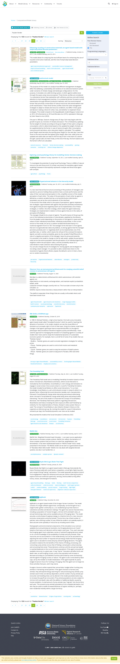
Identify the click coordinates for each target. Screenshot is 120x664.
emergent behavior (36, 489)
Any (91, 48)
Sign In (115, 4)
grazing (77, 145)
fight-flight (72, 487)
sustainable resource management (62, 66)
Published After (93, 59)
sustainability (69, 145)
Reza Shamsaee (34, 433)
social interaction (42, 421)
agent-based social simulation (52, 302)
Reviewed (93, 43)
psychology (42, 174)
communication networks (38, 306)
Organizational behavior (45, 259)
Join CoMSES (15, 627)
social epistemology (46, 304)
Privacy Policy (15, 633)
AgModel (43, 497)
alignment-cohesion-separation (67, 489)
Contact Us (14, 630)
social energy (34, 419)
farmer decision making (56, 145)
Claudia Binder (41, 52)
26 (41, 41)
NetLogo (33, 421)
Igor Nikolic (33, 52)
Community (48, 4)
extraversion (53, 419)
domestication (43, 596)
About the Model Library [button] (20, 27)
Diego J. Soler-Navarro (55, 81)
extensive (33, 147)
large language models (68, 302)
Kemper (51, 423)
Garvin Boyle (33, 316)
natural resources (36, 145)
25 (37, 41)
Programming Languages (96, 51)
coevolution (34, 596)
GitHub (50, 27)
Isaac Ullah (33, 500)
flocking (59, 483)
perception (34, 259)
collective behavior (36, 485)
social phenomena (36, 454)
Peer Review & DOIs (62, 27)
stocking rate (42, 147)
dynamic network (59, 454)
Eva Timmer (33, 374)
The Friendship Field (37, 371)
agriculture (34, 174)
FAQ (12, 636)
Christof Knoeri (49, 52)
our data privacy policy (29, 660)
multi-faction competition (70, 483)
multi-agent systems (73, 485)
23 (29, 41)
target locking (63, 487)
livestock (45, 145)
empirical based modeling (38, 68)
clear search (50, 37)
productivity (74, 259)
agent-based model (67, 68)
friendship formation (64, 421)
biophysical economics (50, 364)
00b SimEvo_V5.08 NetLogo (39, 314)
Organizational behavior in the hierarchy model (56, 181)
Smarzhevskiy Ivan (35, 184)
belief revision (35, 304)
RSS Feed (104, 633)
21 (22, 41)
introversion (61, 419)
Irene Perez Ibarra (43, 81)
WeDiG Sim (33, 431)
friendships (77, 419)
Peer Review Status (94, 41)
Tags (89, 74)
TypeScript (58, 306)
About (11, 4)
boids (53, 483)
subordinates (58, 259)
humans (69, 419)
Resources (36, 4)
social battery (60, 423)
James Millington (34, 157)
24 (33, 41)
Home (13, 20)
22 (26, 41)
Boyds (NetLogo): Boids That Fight (52, 462)
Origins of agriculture (55, 596)
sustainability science (56, 361)
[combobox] (97, 54)
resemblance (43, 419)
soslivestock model (46, 78)
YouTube (103, 627)
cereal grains (67, 596)
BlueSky (105, 630)
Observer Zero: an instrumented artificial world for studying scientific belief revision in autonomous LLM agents (57, 270)
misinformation (71, 304)
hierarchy (33, 261)
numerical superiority (49, 489)
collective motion (48, 485)
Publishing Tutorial (38, 27)
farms (49, 174)
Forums (59, 4)
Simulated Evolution (36, 364)
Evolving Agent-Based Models (72, 361)
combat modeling (41, 487)
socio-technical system (37, 70)
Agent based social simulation (39, 423)
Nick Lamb (32, 273)
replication (50, 306)
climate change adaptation (55, 147)
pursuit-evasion (52, 487)
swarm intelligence (60, 485)
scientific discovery (59, 304)
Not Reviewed (94, 45)
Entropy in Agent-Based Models (39, 361)
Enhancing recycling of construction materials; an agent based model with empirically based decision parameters (56, 48)
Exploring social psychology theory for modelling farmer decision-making (56, 155)
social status (52, 421)
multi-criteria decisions (53, 68)
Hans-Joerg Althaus (59, 52)
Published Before (93, 66)
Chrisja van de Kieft (42, 374)
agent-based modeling (37, 483)
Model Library (23, 4)
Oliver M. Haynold (34, 464)
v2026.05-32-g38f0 (69, 647)
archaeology (76, 596)
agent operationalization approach (40, 66)
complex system (47, 454)
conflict (33, 487)
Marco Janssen (34, 81)
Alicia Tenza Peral (66, 81)
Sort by (60, 41)
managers (66, 259)
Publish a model (97, 33)
